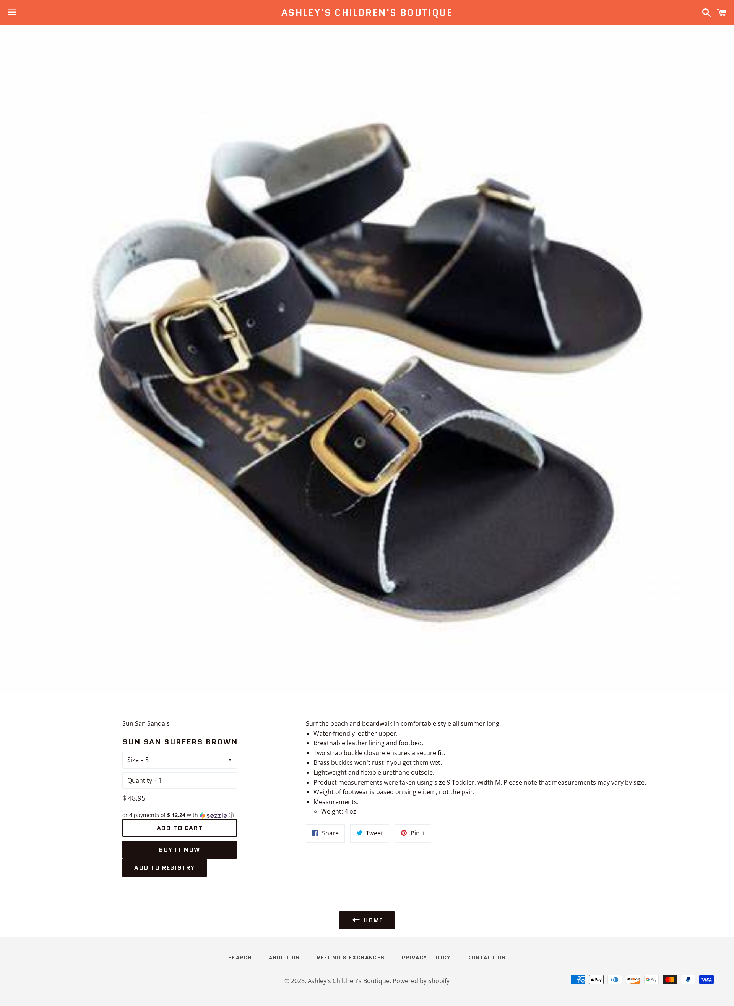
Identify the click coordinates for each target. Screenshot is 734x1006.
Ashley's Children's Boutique (367, 12)
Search (240, 957)
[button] (179, 815)
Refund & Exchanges (351, 957)
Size (133, 760)
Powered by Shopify (421, 981)
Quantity (139, 780)
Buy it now (179, 849)
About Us (284, 957)
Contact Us (486, 957)
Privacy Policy (426, 957)
